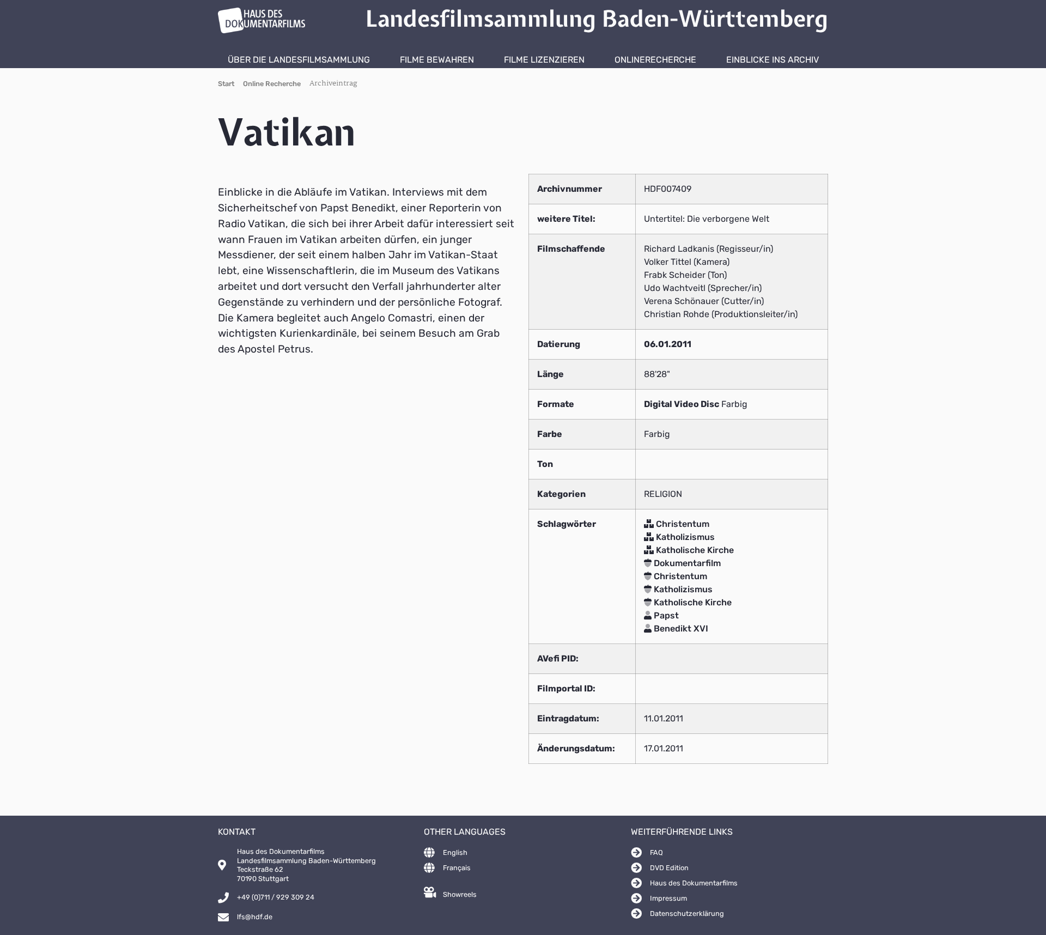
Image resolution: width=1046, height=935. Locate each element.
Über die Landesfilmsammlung (299, 59)
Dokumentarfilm (686, 563)
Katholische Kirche (694, 550)
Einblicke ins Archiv (772, 59)
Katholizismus (684, 537)
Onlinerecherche (655, 59)
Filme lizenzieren (544, 59)
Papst (665, 615)
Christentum (681, 524)
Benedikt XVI (680, 628)
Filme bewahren (437, 59)
